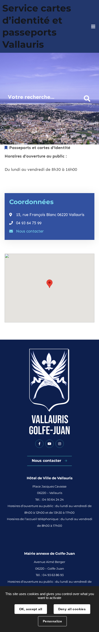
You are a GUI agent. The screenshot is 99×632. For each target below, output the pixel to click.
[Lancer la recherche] (87, 98)
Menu (93, 26)
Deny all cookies (72, 609)
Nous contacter (30, 231)
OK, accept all (30, 609)
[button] (49, 284)
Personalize (52, 621)
